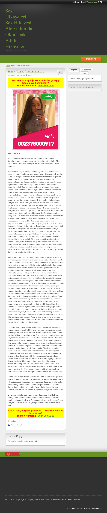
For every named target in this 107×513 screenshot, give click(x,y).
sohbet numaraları (76, 87)
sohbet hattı (12, 472)
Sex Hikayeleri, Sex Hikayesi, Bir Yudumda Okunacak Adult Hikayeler (19, 28)
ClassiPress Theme (74, 508)
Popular (74, 70)
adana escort (23, 462)
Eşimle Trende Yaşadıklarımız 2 (26, 71)
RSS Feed (101, 2)
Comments (86, 70)
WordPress (97, 508)
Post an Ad (91, 59)
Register (90, 2)
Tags (84, 73)
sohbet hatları (23, 469)
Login (96, 2)
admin (12, 75)
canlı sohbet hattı (89, 87)
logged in (20, 441)
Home (8, 66)
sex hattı (20, 482)
